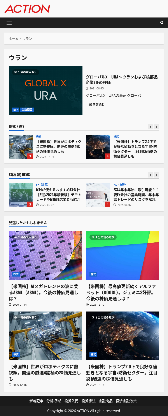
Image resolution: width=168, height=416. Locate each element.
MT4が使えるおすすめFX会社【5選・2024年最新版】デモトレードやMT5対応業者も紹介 (21, 195)
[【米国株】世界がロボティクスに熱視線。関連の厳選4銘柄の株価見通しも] (45, 336)
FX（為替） (43, 184)
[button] (9, 23)
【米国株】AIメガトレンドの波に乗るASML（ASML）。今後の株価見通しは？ (43, 292)
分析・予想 (53, 401)
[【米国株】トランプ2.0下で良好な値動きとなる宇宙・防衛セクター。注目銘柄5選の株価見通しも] (122, 336)
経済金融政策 (126, 401)
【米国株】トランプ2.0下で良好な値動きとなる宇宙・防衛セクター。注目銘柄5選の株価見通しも (98, 147)
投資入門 (72, 401)
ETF (15, 109)
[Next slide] (156, 126)
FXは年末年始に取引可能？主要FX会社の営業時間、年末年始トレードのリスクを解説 (98, 195)
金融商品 (27, 109)
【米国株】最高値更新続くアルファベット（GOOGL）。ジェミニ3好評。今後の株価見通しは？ (121, 292)
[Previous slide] (150, 126)
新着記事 (36, 401)
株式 (38, 136)
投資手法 (89, 401)
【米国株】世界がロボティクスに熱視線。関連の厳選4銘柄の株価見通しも (21, 147)
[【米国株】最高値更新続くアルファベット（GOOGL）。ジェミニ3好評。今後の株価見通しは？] (122, 255)
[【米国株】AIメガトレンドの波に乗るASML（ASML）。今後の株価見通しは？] (45, 255)
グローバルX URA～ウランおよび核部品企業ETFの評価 (45, 90)
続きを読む (98, 105)
